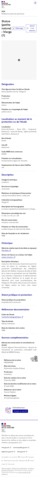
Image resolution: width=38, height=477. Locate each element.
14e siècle (5, 250)
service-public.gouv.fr (20, 448)
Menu (35, 3)
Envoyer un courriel (20, 411)
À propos (31, 457)
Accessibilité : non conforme (10, 457)
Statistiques (22, 461)
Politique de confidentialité (19, 468)
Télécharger (19, 28)
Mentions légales (6, 468)
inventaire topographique (11, 317)
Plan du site (11, 464)
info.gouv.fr (5, 448)
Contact (23, 457)
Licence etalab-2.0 (23, 472)
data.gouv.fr (21, 452)
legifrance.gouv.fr (7, 452)
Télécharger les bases (10, 461)
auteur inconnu (7, 257)
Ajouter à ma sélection (32, 28)
